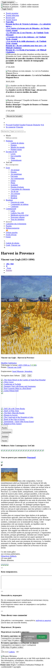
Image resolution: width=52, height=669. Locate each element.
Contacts (22, 663)
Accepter (42, 637)
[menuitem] (42, 125)
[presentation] (28, 272)
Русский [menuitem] (9, 125)
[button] (12, 13)
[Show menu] (17, 2)
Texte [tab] (8, 268)
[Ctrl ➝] (13, 409)
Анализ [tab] (9, 270)
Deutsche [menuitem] (36, 125)
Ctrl (23, 376)
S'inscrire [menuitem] (19, 127)
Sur (17, 663)
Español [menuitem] (22, 125)
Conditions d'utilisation (25, 665)
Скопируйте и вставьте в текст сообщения (18, 645)
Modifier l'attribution (9, 363)
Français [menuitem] (29, 125)
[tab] (10, 264)
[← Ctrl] (10, 391)
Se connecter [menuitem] (11, 127)
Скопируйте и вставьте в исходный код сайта (19, 638)
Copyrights (16, 667)
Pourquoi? (31, 457)
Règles (13, 665)
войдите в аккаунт (43, 620)
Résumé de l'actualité (14, 116)
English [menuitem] (16, 125)
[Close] (2, 567)
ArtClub (12, 163)
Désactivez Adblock (8, 556)
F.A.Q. (12, 663)
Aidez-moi (5, 663)
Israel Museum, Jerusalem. (22, 371)
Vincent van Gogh (14, 367)
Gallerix (12, 652)
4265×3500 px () (27, 365)
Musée (11, 137)
